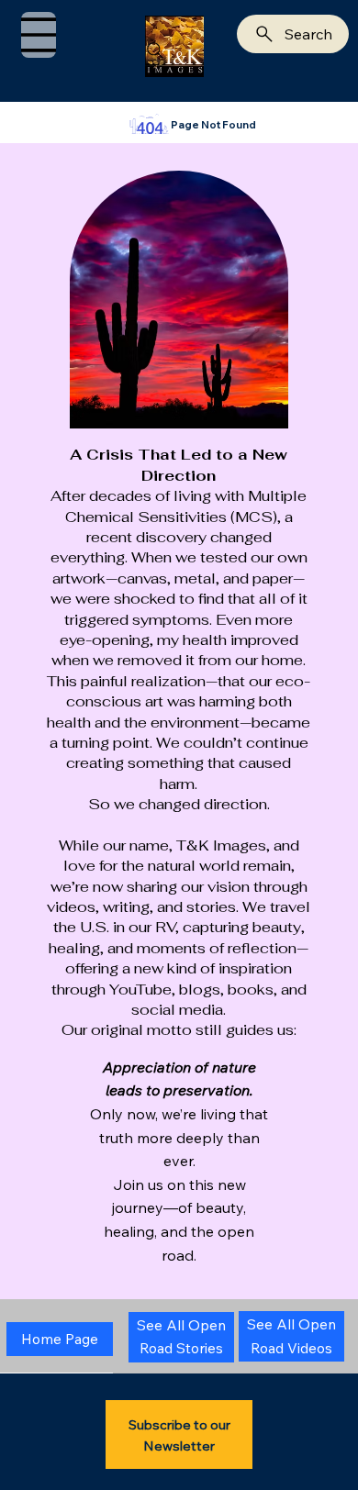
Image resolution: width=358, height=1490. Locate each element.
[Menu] (38, 35)
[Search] (155, 50)
